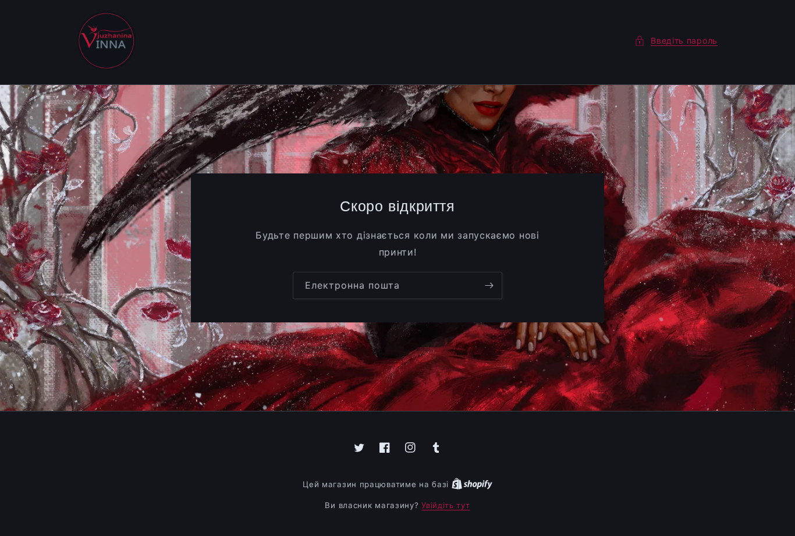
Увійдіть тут (445, 505)
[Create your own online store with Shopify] (472, 484)
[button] (676, 40)
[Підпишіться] (489, 285)
